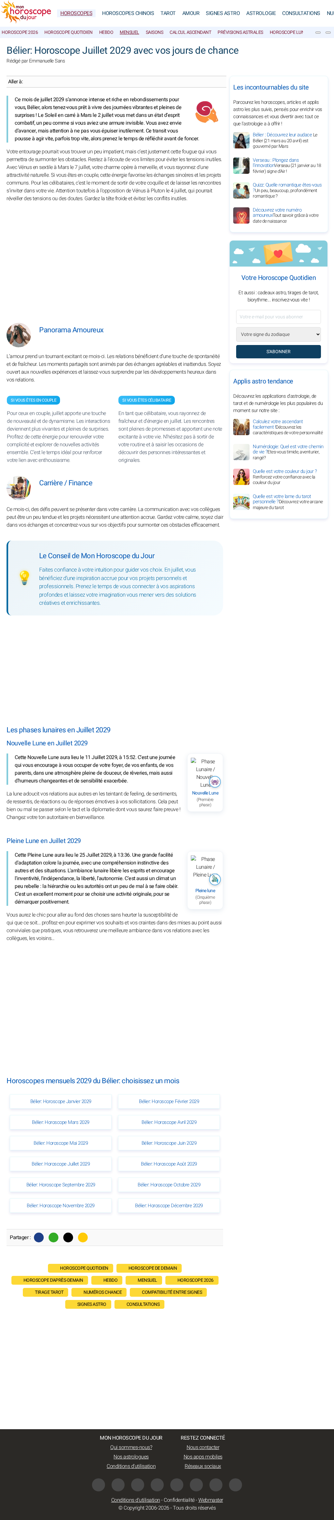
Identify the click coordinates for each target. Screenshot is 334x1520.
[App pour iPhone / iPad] (216, 1485)
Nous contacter (203, 1447)
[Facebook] (38, 1237)
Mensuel (129, 32)
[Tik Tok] (157, 1485)
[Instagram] (118, 1485)
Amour (191, 13)
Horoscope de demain (153, 1268)
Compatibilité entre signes (172, 1292)
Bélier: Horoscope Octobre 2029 (169, 1184)
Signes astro (91, 1304)
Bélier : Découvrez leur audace (285, 140)
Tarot (168, 13)
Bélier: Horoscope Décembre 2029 (169, 1205)
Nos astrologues (131, 1457)
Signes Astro (223, 13)
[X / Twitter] (196, 1485)
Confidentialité (179, 1500)
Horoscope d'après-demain (53, 1280)
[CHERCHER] (328, 33)
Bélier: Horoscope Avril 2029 (169, 1122)
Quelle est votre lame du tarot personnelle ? (288, 502)
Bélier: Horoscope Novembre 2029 (61, 1205)
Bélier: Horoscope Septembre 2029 (60, 1184)
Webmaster (210, 1500)
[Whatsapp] (53, 1237)
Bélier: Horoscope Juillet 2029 (61, 1164)
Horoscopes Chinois (128, 13)
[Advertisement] (115, 257)
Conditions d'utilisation (131, 1466)
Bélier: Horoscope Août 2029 (169, 1164)
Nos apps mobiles (203, 1457)
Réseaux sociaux (203, 1466)
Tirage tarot (49, 1292)
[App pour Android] (235, 1485)
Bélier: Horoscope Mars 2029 (60, 1122)
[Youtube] (138, 1485)
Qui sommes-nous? (131, 1447)
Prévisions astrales (240, 32)
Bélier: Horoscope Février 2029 (169, 1101)
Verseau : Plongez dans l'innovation (287, 166)
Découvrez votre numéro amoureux (286, 215)
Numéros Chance (103, 1292)
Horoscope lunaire (292, 32)
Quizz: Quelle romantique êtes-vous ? (287, 190)
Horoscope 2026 (20, 32)
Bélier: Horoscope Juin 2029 (169, 1143)
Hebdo (106, 32)
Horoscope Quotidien (68, 32)
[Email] (82, 1237)
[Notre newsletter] (318, 33)
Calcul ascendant (190, 32)
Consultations (301, 13)
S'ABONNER (278, 351)
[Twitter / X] (68, 1237)
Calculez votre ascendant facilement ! (288, 427)
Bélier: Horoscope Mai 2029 (61, 1143)
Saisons (154, 32)
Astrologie (261, 13)
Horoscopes (76, 13)
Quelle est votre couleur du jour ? (285, 477)
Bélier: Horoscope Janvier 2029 (60, 1101)
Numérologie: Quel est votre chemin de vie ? (288, 452)
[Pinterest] (177, 1485)
